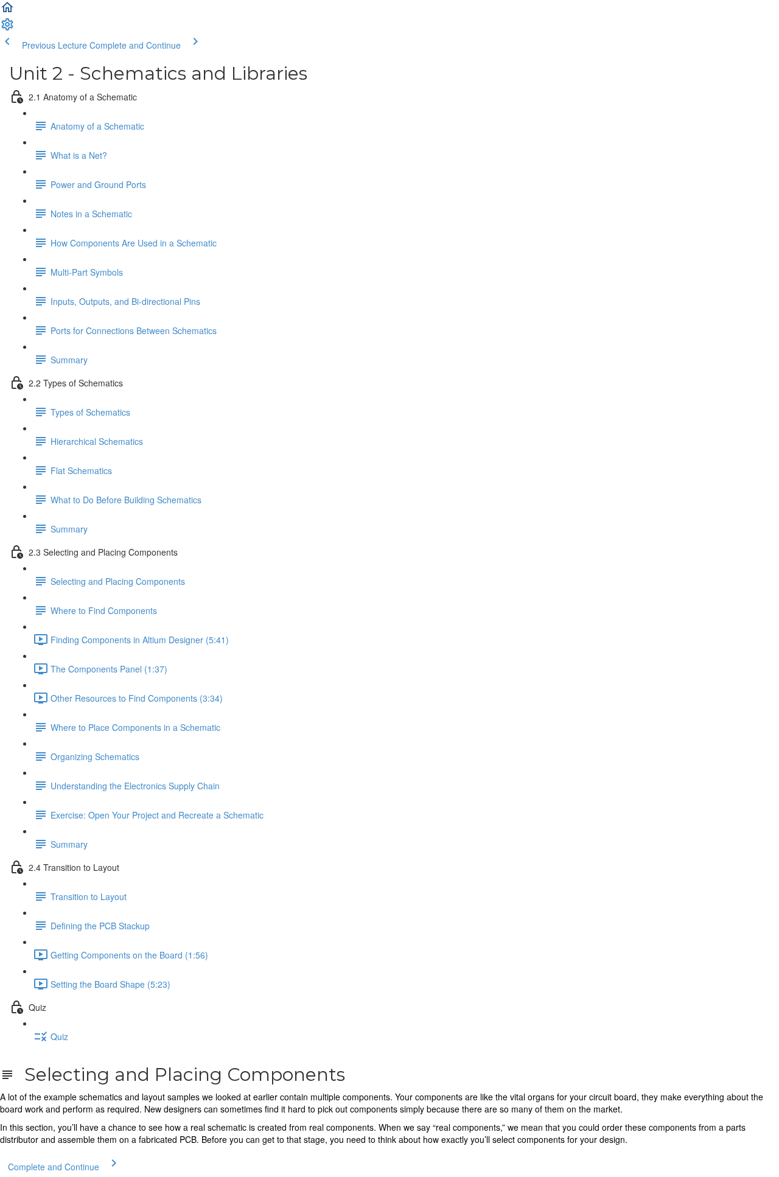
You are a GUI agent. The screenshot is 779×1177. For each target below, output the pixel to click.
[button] (7, 11)
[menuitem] (7, 28)
